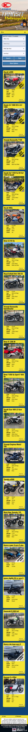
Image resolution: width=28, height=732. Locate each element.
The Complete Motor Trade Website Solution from (14, 726)
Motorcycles (19, 716)
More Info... (21, 99)
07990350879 (22, 29)
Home (5, 716)
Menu (2, 32)
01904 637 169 (21, 27)
